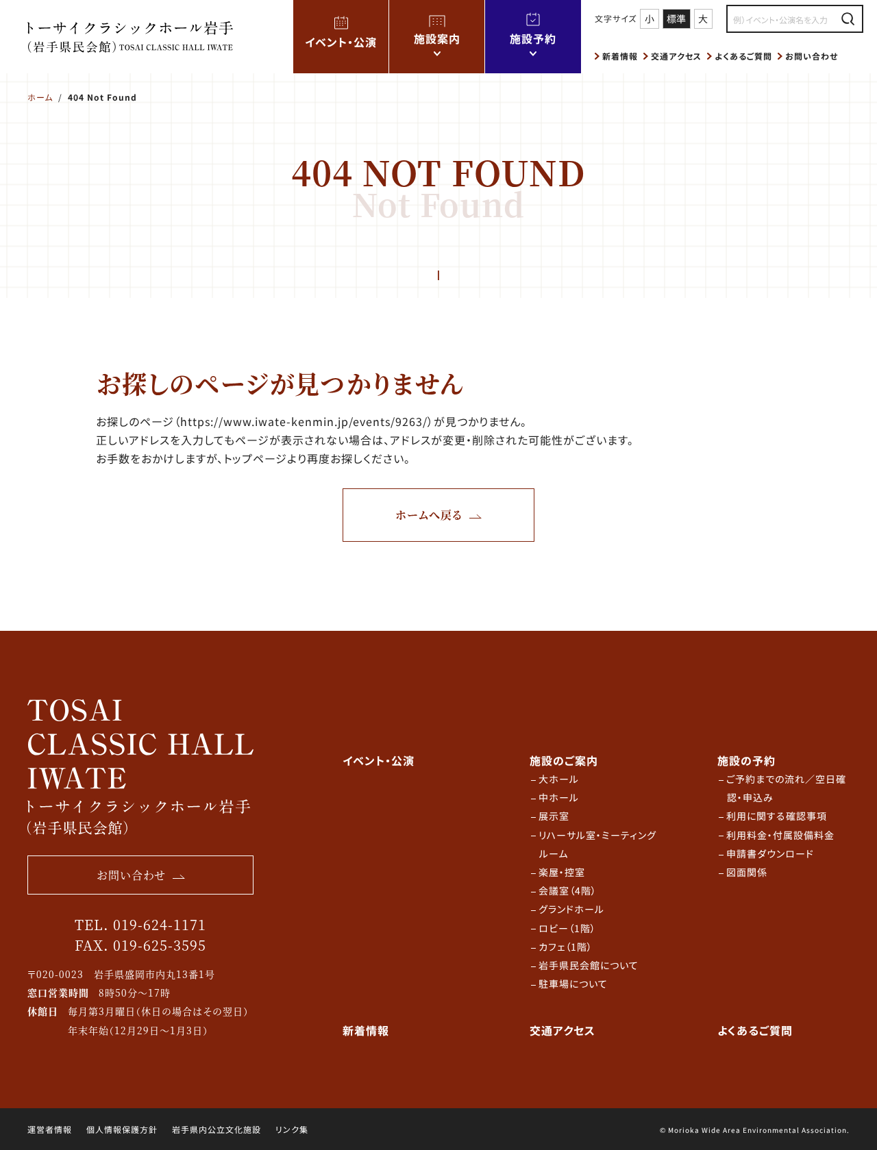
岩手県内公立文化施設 (216, 1129)
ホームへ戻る (428, 515)
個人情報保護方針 (122, 1129)
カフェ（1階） (566, 946)
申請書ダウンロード (770, 853)
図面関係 (746, 872)
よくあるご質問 (743, 56)
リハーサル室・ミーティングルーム (597, 844)
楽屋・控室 (562, 872)
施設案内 (437, 38)
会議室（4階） (568, 890)
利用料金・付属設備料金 (780, 835)
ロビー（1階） (567, 928)
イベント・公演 (341, 42)
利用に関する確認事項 (776, 816)
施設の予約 (746, 760)
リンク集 (291, 1129)
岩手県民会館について (589, 965)
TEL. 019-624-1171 (140, 924)
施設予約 (533, 38)
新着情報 (620, 56)
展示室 (554, 816)
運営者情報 (49, 1129)
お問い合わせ (811, 56)
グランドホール (571, 909)
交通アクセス (676, 56)
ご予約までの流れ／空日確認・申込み (786, 788)
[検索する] (847, 18)
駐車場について (573, 983)
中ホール (559, 797)
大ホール (559, 779)
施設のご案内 (564, 760)
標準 (676, 18)
